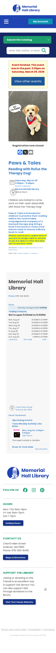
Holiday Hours (13, 523)
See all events (41, 449)
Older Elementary (31, 248)
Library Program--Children (27, 253)
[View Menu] (6, 22)
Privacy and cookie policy (14, 629)
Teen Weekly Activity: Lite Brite (27, 425)
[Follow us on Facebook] (24, 490)
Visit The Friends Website (19, 602)
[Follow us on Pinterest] (41, 490)
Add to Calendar (22, 186)
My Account (40, 21)
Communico (49, 629)
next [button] (44, 339)
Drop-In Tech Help (22, 446)
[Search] (43, 50)
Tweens (21, 248)
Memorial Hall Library (27, 189)
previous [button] (13, 339)
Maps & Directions (15, 557)
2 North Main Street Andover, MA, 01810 (24, 408)
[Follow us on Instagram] (33, 490)
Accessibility (35, 629)
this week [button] (28, 339)
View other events (28, 81)
